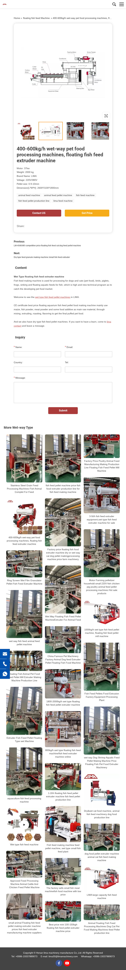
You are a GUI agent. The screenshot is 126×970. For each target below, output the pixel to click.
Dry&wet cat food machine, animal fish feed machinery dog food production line (101, 814)
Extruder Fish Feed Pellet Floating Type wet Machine (24, 739)
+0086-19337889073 (26, 956)
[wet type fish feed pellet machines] (63, 72)
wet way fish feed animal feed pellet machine (24, 643)
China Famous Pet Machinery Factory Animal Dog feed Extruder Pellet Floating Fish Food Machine (63, 659)
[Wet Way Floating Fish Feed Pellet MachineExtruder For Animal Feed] (63, 590)
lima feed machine (63, 200)
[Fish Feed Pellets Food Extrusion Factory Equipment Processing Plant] (102, 667)
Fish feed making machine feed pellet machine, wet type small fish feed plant (63, 848)
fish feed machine (85, 195)
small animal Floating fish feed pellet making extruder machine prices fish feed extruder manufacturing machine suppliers (24, 927)
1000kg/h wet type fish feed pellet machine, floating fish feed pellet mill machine (101, 633)
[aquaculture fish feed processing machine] (24, 772)
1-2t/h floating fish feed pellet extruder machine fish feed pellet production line (63, 796)
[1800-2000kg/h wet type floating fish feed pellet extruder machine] (63, 684)
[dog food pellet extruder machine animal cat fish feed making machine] (102, 837)
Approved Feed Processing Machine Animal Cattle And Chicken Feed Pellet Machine (24, 884)
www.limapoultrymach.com (35, 115)
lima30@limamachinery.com (63, 956)
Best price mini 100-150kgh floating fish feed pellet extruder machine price (63, 927)
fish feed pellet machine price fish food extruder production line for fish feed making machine (63, 488)
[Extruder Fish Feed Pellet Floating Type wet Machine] (24, 711)
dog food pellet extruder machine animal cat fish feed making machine (102, 857)
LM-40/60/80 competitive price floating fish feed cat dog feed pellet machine (47, 245)
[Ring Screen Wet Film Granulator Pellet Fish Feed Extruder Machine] (24, 563)
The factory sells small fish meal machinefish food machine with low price (63, 891)
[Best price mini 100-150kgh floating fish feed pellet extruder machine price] (63, 911)
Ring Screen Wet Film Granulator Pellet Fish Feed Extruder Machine (24, 582)
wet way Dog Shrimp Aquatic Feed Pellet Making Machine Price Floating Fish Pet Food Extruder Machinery (102, 762)
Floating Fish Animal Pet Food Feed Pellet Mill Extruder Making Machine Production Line (24, 677)
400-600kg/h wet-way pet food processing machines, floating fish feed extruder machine (24, 540)
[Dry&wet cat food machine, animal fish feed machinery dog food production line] (102, 791)
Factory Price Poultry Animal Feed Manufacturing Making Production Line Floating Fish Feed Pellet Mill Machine (101, 466)
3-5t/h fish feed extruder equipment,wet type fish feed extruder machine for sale (102, 519)
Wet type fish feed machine (24, 844)
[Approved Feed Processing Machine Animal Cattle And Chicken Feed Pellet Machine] (24, 864)
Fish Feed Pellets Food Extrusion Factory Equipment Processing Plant (101, 696)
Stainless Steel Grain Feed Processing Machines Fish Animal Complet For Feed (24, 488)
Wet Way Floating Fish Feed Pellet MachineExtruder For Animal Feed (63, 618)
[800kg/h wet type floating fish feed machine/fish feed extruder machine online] (63, 729)
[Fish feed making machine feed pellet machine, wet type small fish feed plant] (63, 824)
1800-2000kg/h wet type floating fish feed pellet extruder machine (63, 703)
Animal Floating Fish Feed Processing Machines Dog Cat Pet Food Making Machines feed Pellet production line (102, 928)
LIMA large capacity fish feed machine (102, 896)
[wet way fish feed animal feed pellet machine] (24, 614)
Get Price (87, 213)
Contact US (38, 213)
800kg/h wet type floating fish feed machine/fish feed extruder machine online (63, 753)
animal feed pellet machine (58, 195)
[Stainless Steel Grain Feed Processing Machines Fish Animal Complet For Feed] (24, 458)
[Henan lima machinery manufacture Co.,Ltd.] (17, 4)
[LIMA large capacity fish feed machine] (102, 879)
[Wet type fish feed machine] (24, 824)
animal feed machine (29, 195)
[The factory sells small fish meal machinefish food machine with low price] (63, 871)
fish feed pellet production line (33, 200)
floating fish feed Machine (36, 18)
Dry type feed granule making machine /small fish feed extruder (42, 257)
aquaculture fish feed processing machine (24, 800)
